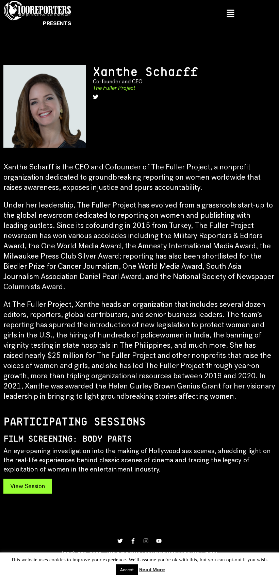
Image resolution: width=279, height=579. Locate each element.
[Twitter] (120, 541)
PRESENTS (57, 23)
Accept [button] (127, 570)
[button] (230, 13)
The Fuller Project (114, 88)
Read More (152, 569)
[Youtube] (159, 541)
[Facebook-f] (133, 541)
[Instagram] (146, 541)
